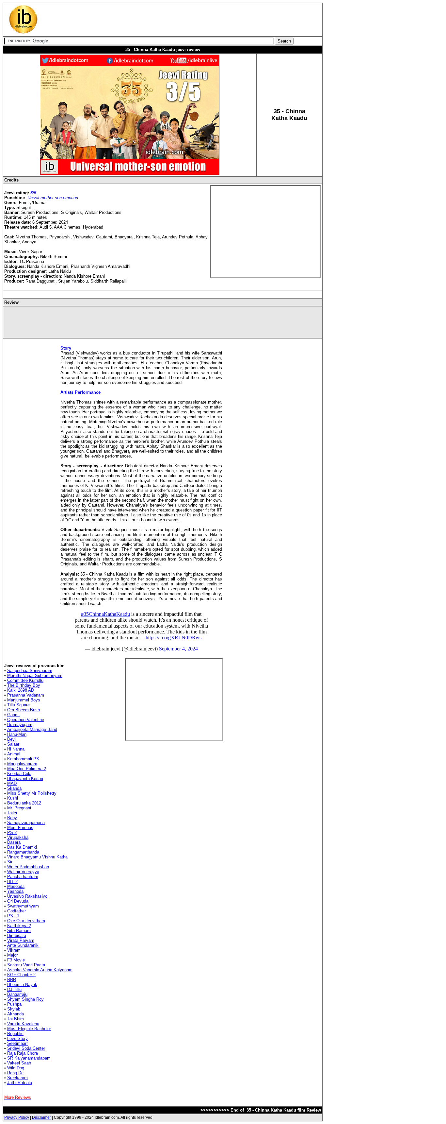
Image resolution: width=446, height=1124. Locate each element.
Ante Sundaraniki (23, 945)
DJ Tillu (14, 989)
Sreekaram (17, 1077)
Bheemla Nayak (22, 984)
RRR (11, 979)
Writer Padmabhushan (28, 866)
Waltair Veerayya (23, 871)
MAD (12, 783)
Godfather (16, 910)
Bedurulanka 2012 (24, 803)
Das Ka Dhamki (22, 847)
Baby (12, 817)
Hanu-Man (16, 734)
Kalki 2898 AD (20, 690)
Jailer (12, 812)
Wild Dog (15, 1067)
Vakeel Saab (19, 1063)
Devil (12, 739)
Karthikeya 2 (19, 925)
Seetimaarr (17, 1043)
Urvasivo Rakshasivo (27, 896)
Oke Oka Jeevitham (26, 920)
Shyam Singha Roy (25, 999)
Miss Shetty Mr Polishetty (31, 793)
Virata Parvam (20, 940)
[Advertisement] (167, 19)
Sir (9, 861)
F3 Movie (16, 960)
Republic (15, 1033)
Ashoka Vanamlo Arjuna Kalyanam (39, 969)
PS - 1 (13, 915)
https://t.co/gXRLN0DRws (173, 637)
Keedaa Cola (19, 773)
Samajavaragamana (26, 822)
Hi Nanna (15, 749)
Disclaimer (41, 1117)
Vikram (14, 950)
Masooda (15, 886)
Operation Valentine (25, 719)
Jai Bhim (15, 1018)
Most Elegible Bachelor (29, 1028)
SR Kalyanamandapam (29, 1058)
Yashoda (15, 891)
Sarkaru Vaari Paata (26, 964)
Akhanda (15, 1014)
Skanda (14, 788)
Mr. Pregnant (19, 807)
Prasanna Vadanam (25, 695)
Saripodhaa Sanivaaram (29, 670)
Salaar (13, 744)
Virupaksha (17, 837)
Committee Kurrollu (25, 680)
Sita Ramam (19, 930)
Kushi (12, 798)
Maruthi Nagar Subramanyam (34, 675)
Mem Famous (20, 827)
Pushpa (14, 1004)
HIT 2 (12, 881)
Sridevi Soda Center (26, 1048)
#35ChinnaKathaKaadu (105, 614)
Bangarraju (17, 994)
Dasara (14, 842)
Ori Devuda (17, 901)
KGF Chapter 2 (21, 974)
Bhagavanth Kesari (25, 778)
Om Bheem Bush (23, 709)
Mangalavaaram (22, 763)
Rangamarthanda (23, 852)
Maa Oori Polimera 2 (26, 768)
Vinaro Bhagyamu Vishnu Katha (37, 857)
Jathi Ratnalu (19, 1082)
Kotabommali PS (23, 758)
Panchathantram (22, 876)
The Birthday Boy (23, 685)
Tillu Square (18, 704)
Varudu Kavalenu (23, 1023)
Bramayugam (19, 724)
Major (12, 955)
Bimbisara (16, 935)
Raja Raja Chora (22, 1053)
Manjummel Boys (23, 700)
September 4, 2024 (178, 648)
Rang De (15, 1072)
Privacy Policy (16, 1117)
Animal (13, 754)
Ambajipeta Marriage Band (32, 729)
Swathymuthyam (23, 906)
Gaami (13, 714)
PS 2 (12, 832)
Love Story (17, 1038)
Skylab (13, 1009)
